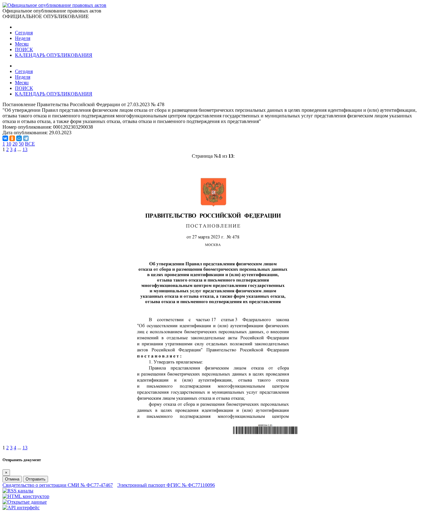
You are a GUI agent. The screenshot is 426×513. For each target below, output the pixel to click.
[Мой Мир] (19, 138)
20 (14, 143)
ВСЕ (30, 143)
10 (8, 143)
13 (24, 149)
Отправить (36, 479)
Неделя (22, 38)
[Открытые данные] (24, 502)
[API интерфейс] (21, 507)
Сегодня (24, 32)
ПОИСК (24, 49)
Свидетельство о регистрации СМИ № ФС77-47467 (57, 485)
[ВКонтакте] (5, 138)
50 (21, 143)
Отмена (12, 479)
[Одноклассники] (12, 138)
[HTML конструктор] (25, 496)
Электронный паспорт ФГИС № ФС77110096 (166, 485)
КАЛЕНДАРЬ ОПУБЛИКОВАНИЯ (53, 55)
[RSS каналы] (17, 490)
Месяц (22, 44)
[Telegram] (26, 138)
